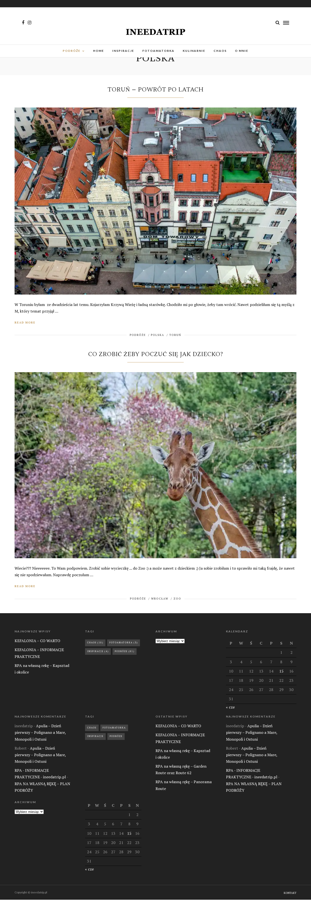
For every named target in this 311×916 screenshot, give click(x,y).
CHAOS (220, 51)
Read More (25, 322)
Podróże (124, 651)
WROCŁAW (159, 598)
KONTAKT (290, 893)
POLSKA (157, 335)
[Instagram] (29, 22)
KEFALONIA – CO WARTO (37, 640)
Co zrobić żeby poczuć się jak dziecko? (155, 354)
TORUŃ (175, 335)
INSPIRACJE (123, 51)
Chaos (95, 642)
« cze (230, 707)
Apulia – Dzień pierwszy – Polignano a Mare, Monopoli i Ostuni (40, 732)
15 (281, 671)
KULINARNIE (194, 51)
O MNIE (241, 51)
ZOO (177, 598)
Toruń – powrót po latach (156, 89)
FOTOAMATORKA (158, 51)
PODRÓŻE (71, 51)
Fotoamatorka (123, 642)
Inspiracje (98, 651)
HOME (98, 51)
